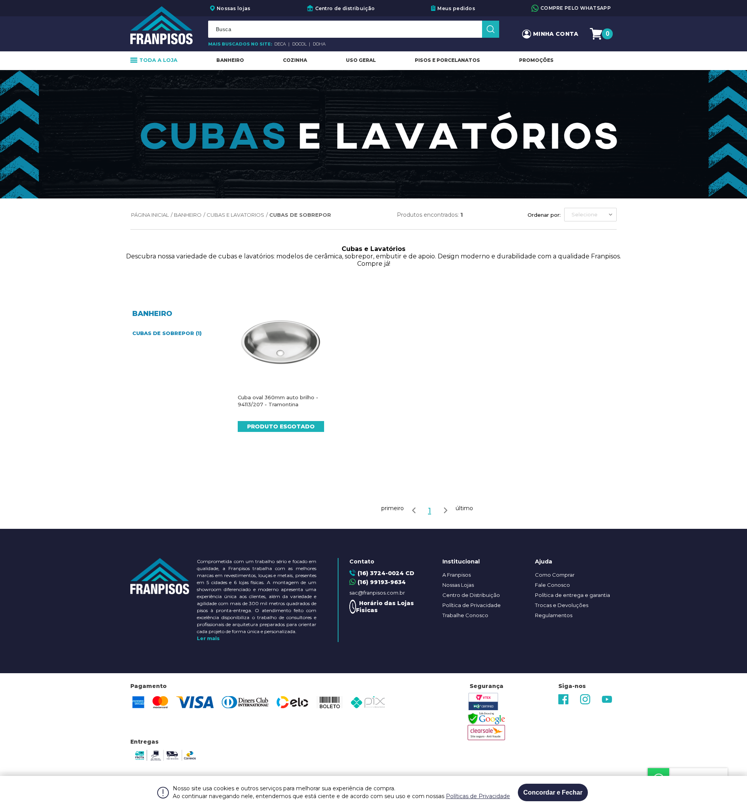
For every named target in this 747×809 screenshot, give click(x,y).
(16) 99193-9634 (382, 582)
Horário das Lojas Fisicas (385, 607)
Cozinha (295, 60)
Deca (280, 44)
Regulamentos (553, 615)
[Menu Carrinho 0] (597, 34)
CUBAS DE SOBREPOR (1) (167, 333)
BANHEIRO (188, 215)
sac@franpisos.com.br (377, 593)
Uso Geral (361, 60)
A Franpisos (456, 575)
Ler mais (208, 638)
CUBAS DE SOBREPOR (300, 215)
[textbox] (353, 29)
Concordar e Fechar (552, 792)
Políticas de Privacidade (478, 796)
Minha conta (555, 33)
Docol (300, 44)
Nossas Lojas (458, 585)
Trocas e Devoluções (561, 605)
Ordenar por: (544, 215)
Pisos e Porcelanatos (447, 60)
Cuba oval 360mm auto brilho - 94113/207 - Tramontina (278, 400)
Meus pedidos (456, 8)
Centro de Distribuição (471, 595)
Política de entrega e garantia (572, 595)
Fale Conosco (552, 585)
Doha (319, 44)
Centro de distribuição (345, 8)
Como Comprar (555, 575)
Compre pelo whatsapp (575, 8)
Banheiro (230, 60)
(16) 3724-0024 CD (386, 573)
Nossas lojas (234, 8)
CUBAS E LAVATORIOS (235, 215)
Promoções (536, 60)
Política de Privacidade (471, 605)
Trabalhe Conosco (465, 615)
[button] (590, 214)
